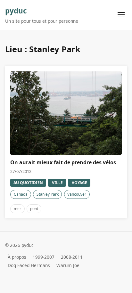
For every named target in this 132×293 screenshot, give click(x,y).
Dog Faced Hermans (29, 265)
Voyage (79, 182)
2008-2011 (72, 257)
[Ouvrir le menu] (121, 15)
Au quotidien (28, 182)
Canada (21, 194)
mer (17, 208)
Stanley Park (48, 194)
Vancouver (76, 194)
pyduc (16, 11)
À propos (17, 257)
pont (34, 208)
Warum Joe (67, 265)
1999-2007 (43, 257)
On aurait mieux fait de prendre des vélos (63, 162)
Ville (57, 182)
